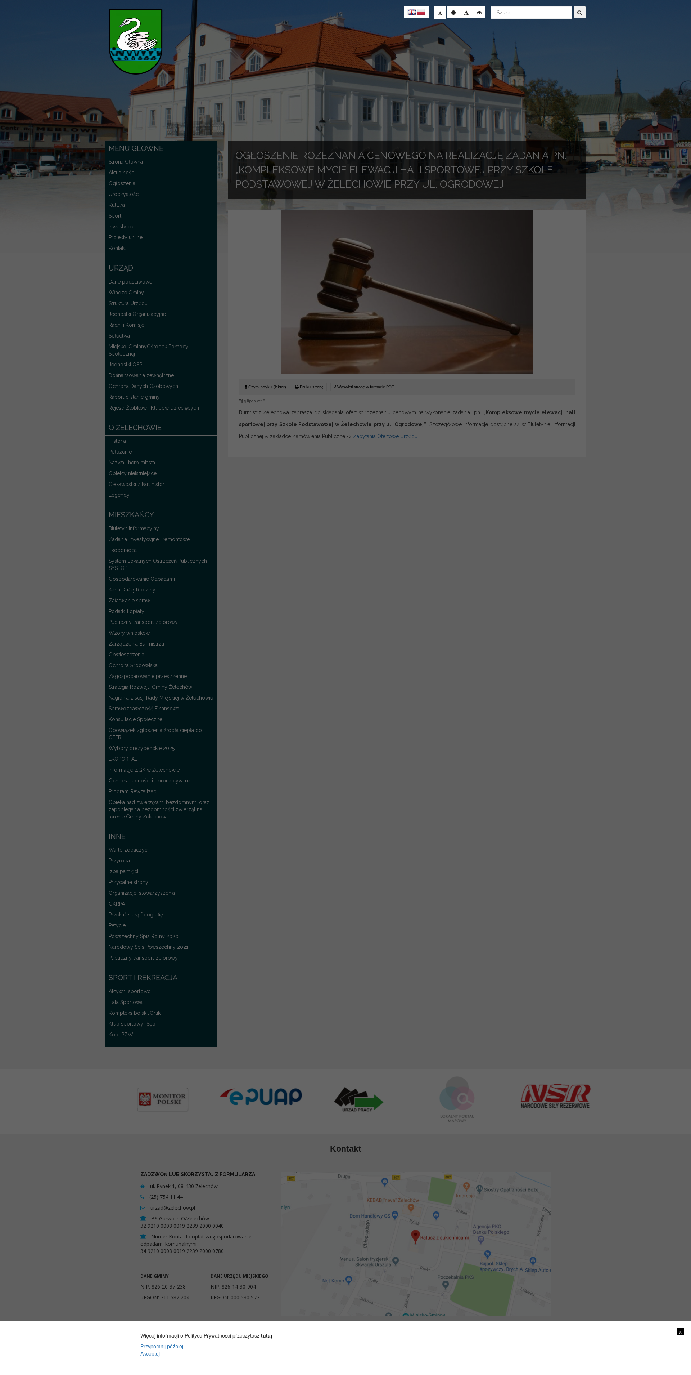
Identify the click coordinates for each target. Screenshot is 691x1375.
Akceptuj (150, 1353)
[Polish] (421, 12)
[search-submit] (580, 12)
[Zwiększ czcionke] (466, 12)
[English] (411, 12)
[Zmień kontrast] (479, 12)
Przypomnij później (161, 1346)
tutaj (266, 1335)
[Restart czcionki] (453, 12)
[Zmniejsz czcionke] (440, 12)
